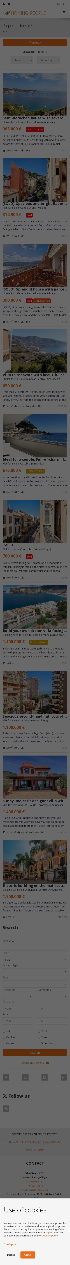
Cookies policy (49, 1235)
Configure (10, 1244)
